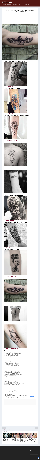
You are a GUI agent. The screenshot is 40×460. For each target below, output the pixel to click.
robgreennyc (9, 322)
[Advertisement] (20, 17)
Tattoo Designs (15, 4)
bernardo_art (9, 86)
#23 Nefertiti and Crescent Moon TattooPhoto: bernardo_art (12, 372)
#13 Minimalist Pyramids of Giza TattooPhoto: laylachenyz (12, 363)
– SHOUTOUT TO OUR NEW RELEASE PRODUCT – (11, 351)
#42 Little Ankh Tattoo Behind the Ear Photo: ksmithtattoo (12, 389)
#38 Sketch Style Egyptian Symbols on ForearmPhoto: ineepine (12, 386)
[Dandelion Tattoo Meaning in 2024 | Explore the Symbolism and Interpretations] (33, 435)
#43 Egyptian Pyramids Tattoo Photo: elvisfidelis (11, 390)
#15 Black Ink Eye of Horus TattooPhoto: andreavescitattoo (12, 365)
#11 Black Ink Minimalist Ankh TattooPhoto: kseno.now (11, 361)
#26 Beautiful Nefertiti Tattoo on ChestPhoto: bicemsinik (12, 375)
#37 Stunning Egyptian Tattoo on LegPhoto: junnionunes (12, 385)
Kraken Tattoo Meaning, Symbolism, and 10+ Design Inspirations (24, 440)
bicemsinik (8, 167)
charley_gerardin (10, 276)
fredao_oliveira (10, 220)
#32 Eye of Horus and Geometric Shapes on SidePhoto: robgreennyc (13, 380)
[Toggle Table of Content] (25, 350)
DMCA (30, 450)
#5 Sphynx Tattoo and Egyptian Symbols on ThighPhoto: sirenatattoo (13, 356)
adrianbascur (9, 113)
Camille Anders (16, 11)
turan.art (8, 303)
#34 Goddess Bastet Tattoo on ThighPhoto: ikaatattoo (11, 382)
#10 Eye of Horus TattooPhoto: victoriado (10, 360)
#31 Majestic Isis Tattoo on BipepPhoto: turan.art (11, 379)
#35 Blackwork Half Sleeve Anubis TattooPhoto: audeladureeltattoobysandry (14, 383)
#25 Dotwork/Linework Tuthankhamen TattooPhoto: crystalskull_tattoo (13, 374)
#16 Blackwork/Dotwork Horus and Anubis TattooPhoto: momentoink (13, 366)
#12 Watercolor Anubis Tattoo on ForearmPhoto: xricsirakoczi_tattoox (13, 362)
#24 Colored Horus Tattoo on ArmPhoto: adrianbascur (11, 373)
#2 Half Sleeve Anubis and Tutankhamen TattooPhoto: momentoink (13, 353)
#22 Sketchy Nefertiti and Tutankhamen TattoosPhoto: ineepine (13, 371)
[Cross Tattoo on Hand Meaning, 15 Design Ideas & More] (15, 435)
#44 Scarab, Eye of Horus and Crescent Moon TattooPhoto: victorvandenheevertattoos (15, 391)
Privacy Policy (31, 453)
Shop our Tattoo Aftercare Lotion (7, 4)
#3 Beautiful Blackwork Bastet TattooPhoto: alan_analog (11, 354)
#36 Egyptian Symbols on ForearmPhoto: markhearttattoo (12, 384)
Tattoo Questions (21, 4)
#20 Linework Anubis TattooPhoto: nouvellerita (10, 369)
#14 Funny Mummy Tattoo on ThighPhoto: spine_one (11, 364)
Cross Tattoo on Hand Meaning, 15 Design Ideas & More (15, 440)
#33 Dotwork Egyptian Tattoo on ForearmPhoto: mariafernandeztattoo (13, 381)
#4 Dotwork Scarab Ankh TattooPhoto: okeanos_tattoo (11, 355)
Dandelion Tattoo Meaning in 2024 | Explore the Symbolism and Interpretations (33, 440)
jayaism (7, 247)
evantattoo (8, 193)
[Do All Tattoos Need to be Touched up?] (7, 435)
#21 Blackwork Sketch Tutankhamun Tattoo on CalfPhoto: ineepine (13, 370)
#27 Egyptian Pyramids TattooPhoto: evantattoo (11, 376)
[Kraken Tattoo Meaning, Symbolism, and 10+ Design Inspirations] (24, 435)
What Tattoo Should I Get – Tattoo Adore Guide (33, 455)
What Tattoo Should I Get (28, 4)
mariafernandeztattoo (11, 348)
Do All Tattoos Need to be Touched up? (6, 439)
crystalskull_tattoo (11, 140)
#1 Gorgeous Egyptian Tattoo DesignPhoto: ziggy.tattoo (11, 352)
